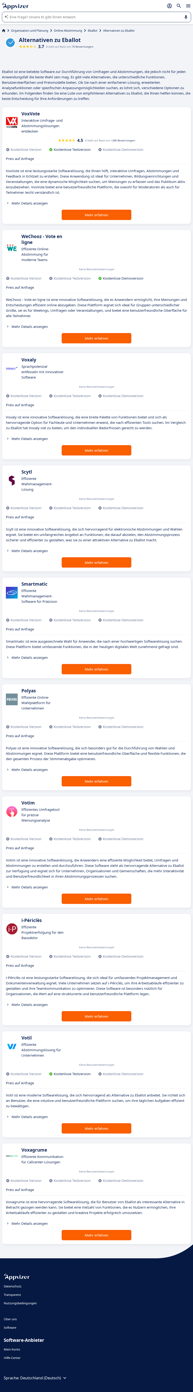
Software (10, 1327)
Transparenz (12, 1295)
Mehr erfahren (96, 214)
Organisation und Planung (29, 30)
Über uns (10, 1319)
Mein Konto (12, 1349)
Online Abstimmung (68, 30)
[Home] (3, 30)
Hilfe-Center (12, 1358)
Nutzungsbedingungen (20, 1303)
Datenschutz (12, 1286)
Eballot (92, 30)
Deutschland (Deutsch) (40, 1378)
